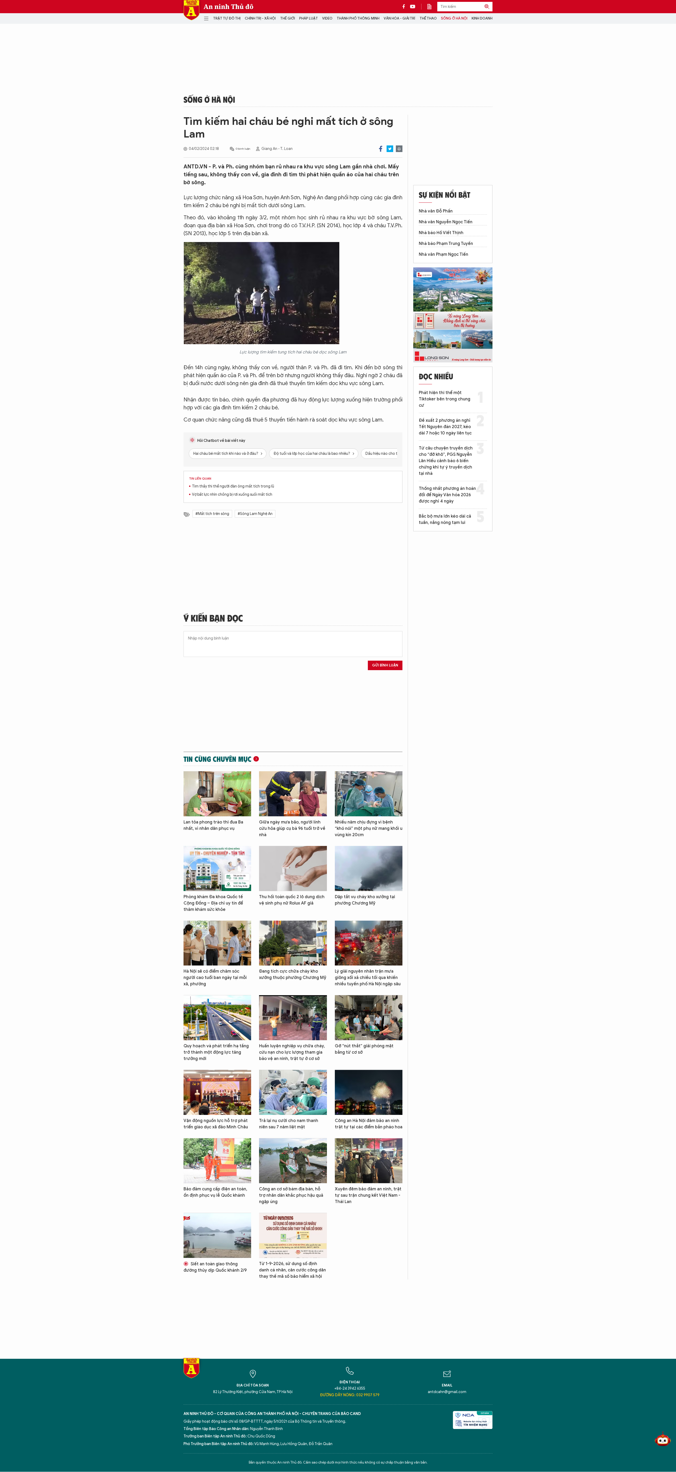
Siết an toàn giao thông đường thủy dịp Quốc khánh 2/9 (215, 1267)
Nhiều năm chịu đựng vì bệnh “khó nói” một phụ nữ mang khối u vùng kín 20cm (368, 828)
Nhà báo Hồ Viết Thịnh (441, 232)
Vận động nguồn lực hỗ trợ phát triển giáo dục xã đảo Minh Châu (216, 1124)
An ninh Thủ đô (228, 6)
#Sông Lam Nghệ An (255, 514)
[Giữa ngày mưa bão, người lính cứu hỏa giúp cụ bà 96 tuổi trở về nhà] (293, 793)
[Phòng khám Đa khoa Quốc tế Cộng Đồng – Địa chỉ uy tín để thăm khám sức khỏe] (217, 868)
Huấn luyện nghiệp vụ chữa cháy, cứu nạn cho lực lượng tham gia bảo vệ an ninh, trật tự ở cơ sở (292, 1052)
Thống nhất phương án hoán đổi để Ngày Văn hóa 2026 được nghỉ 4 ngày (447, 495)
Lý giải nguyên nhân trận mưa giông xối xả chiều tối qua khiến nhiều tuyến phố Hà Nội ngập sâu (368, 978)
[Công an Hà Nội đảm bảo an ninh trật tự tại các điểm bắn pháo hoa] (368, 1092)
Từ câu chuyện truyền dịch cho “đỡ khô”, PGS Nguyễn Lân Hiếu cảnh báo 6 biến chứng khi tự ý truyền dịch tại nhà (446, 461)
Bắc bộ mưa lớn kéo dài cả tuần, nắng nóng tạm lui (445, 519)
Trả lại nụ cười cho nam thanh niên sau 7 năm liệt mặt (288, 1124)
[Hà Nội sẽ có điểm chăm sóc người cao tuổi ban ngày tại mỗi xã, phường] (217, 943)
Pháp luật (308, 18)
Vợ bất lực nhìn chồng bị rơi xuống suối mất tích (232, 494)
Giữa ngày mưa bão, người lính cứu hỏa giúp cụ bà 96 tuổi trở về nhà (292, 828)
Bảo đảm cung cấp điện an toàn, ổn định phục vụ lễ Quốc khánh (215, 1192)
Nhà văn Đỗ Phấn (436, 211)
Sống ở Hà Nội (454, 18)
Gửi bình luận (385, 665)
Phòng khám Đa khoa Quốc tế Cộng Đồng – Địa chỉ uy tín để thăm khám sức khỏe (213, 903)
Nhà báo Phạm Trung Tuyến (446, 243)
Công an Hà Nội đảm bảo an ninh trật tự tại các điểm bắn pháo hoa (368, 1124)
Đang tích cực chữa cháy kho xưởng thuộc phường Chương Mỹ (292, 974)
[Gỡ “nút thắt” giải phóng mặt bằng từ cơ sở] (368, 1017)
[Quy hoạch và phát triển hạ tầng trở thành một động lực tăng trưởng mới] (217, 1017)
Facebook (380, 148)
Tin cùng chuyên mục (217, 759)
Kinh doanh (482, 18)
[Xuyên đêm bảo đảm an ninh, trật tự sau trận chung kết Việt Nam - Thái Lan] (368, 1160)
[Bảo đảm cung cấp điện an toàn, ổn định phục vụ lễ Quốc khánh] (217, 1160)
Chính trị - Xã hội (260, 18)
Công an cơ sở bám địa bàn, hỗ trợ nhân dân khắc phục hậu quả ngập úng (291, 1195)
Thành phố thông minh (358, 18)
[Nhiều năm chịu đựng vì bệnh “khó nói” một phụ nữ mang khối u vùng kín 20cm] (368, 793)
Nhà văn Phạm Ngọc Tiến (443, 254)
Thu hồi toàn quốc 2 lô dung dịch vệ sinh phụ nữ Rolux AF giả (292, 900)
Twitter (390, 148)
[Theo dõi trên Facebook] (405, 6)
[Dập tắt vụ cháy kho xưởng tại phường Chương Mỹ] (368, 868)
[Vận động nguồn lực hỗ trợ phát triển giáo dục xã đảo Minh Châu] (217, 1092)
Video (327, 18)
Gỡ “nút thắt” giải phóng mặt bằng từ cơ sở (364, 1049)
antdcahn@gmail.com (447, 1392)
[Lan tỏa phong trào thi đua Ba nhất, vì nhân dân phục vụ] (217, 793)
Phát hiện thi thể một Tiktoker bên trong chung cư (444, 399)
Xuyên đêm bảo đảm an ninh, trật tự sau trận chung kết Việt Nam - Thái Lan (368, 1195)
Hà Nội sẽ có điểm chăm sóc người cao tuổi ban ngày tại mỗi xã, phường (215, 978)
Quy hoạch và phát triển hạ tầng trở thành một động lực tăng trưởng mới (216, 1052)
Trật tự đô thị (227, 18)
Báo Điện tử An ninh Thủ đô (191, 10)
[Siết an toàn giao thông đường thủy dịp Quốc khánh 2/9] (217, 1235)
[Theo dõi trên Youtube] (413, 6)
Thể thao (428, 18)
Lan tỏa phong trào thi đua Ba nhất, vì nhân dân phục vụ (213, 825)
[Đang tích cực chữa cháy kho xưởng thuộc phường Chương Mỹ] (293, 943)
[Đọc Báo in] (432, 6)
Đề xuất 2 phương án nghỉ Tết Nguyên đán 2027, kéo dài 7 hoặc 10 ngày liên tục (445, 427)
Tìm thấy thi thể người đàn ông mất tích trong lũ (233, 486)
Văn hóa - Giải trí (399, 18)
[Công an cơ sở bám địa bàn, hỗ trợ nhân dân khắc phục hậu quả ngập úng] (293, 1160)
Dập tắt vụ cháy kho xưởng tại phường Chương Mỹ (365, 900)
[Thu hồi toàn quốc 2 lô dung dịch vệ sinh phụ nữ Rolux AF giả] (293, 868)
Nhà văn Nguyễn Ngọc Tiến (445, 222)
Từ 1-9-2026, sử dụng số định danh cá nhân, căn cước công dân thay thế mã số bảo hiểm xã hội (292, 1270)
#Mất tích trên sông (212, 514)
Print (399, 148)
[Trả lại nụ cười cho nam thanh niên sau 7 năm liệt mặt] (293, 1092)
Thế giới (287, 18)
